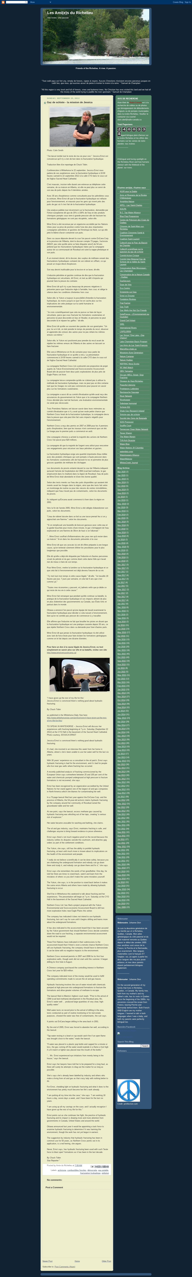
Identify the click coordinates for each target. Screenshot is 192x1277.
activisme (62, 1170)
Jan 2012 (121, 818)
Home (77, 1261)
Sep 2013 (121, 747)
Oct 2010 (121, 872)
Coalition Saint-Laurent (130, 239)
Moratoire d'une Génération (131, 353)
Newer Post (47, 1261)
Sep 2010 (121, 875)
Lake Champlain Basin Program (133, 342)
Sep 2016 (121, 618)
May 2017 (121, 590)
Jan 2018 (121, 561)
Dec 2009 (121, 907)
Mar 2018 (121, 554)
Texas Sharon (126, 433)
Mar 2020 (121, 472)
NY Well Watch (126, 368)
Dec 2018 (121, 522)
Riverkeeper (125, 400)
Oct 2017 (121, 572)
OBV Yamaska (126, 371)
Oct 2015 (121, 657)
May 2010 (121, 889)
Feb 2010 (121, 900)
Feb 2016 (121, 643)
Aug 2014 (121, 707)
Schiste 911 (125, 407)
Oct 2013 (121, 743)
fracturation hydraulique (90, 1173)
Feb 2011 (121, 857)
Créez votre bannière (125, 1037)
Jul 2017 (121, 583)
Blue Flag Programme (129, 216)
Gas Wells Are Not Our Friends (133, 310)
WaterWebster (126, 459)
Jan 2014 (121, 732)
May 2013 (121, 761)
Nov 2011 (121, 825)
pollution (105, 1173)
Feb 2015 (121, 686)
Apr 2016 (121, 636)
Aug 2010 (121, 879)
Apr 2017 (121, 593)
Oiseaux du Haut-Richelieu (131, 381)
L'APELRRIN (125, 332)
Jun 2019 (121, 500)
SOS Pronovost (127, 422)
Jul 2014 (121, 711)
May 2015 (121, 675)
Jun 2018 (121, 543)
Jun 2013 (121, 757)
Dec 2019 (121, 479)
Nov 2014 (121, 697)
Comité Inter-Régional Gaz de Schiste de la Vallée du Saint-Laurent (133, 261)
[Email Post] (92, 1166)
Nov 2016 (121, 611)
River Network (126, 396)
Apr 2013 (121, 764)
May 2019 (121, 504)
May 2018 (121, 547)
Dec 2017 (121, 565)
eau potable (103, 1170)
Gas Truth (124, 307)
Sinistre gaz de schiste (130, 415)
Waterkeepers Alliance (129, 455)
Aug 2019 (121, 493)
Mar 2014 (121, 725)
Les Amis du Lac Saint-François (134, 345)
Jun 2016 (121, 629)
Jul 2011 (121, 839)
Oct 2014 (121, 700)
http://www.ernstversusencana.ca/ (61, 653)
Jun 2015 (121, 672)
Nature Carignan (127, 356)
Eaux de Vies (126, 285)
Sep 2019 (121, 490)
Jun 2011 (121, 843)
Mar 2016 (121, 639)
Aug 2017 (121, 579)
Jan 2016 (121, 647)
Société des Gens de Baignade (133, 418)
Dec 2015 (121, 650)
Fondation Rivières (128, 299)
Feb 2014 (121, 729)
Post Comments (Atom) (65, 1267)
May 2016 (121, 632)
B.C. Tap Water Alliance (130, 213)
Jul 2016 (121, 625)
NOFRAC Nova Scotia (129, 364)
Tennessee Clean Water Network (134, 429)
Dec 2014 (121, 693)
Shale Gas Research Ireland (132, 411)
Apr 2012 (121, 807)
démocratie (92, 1170)
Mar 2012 (121, 811)
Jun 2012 (121, 800)
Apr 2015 (121, 679)
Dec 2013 (121, 736)
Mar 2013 (121, 768)
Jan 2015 (121, 690)
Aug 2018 (121, 536)
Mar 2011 (121, 854)
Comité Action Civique (129, 256)
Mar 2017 (121, 597)
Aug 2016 (121, 622)
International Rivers (128, 328)
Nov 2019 (121, 482)
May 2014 (121, 718)
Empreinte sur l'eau (128, 292)
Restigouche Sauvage (129, 392)
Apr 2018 (121, 550)
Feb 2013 (121, 772)
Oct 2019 (121, 486)
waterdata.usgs (126, 452)
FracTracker (125, 303)
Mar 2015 (121, 682)
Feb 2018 (121, 557)
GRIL (122, 324)
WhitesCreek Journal (129, 463)
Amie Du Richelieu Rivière (126, 1031)
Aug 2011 (121, 836)
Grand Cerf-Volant (127, 320)
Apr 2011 (121, 850)
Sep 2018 (121, 533)
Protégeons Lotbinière (129, 389)
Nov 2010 (121, 868)
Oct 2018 (121, 529)
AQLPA (123, 209)
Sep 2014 (121, 704)
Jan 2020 (121, 475)
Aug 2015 (121, 665)
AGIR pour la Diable (128, 191)
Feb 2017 (121, 600)
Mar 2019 (121, 511)
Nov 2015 (121, 654)
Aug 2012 (121, 793)
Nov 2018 (121, 525)
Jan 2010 (121, 904)
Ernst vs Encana (127, 296)
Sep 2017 (121, 575)
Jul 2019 (121, 497)
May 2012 (121, 804)
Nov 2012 (121, 782)
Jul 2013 (121, 754)
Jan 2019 (121, 518)
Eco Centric (125, 288)
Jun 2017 (121, 586)
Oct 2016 (121, 615)
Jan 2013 (121, 775)
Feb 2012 (121, 814)
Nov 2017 (121, 568)
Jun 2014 (121, 714)
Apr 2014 (121, 722)
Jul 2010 (121, 882)
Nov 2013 (121, 740)
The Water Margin (127, 437)
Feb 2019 (121, 515)
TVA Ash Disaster (127, 440)
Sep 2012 (121, 789)
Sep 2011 (121, 832)
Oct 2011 (121, 829)
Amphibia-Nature (127, 202)
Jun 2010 (121, 886)
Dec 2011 (121, 822)
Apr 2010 (121, 893)
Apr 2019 (121, 508)
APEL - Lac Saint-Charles (131, 205)
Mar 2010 (121, 897)
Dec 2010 (121, 864)
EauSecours (125, 281)
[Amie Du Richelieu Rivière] (118, 1034)
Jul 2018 (121, 540)
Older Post (106, 1261)
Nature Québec (126, 360)
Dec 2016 (121, 607)
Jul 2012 (121, 797)
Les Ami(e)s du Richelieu (70, 12)
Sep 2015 (121, 661)
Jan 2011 (121, 861)
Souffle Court (125, 426)
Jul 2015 (121, 668)
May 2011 (121, 847)
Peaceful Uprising (127, 385)
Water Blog (124, 444)
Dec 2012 (121, 779)
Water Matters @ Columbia (131, 448)
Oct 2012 (121, 786)
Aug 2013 (121, 750)
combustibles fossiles (76, 1170)
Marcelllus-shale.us (128, 349)
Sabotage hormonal (128, 403)
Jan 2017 (121, 604)
